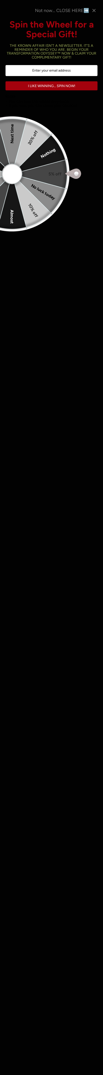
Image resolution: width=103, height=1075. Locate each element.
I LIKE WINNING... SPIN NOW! (51, 86)
